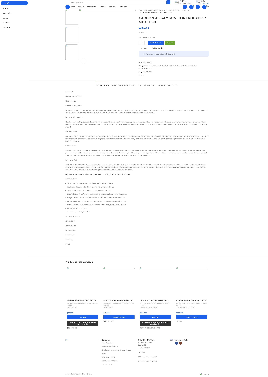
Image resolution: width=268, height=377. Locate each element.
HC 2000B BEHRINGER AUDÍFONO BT (118, 300)
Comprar (170, 43)
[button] (119, 317)
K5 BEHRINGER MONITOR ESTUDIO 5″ (191, 300)
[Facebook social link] (145, 75)
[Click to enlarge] (83, 61)
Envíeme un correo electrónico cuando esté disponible (83, 323)
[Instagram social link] (180, 343)
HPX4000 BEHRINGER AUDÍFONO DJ (81, 300)
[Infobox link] (155, 340)
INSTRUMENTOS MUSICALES (154, 10)
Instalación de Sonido (109, 357)
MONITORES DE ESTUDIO (186, 307)
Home (104, 354)
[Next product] (208, 11)
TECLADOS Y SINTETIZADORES (178, 10)
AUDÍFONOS (72, 307)
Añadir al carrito (156, 43)
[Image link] (82, 344)
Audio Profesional (108, 343)
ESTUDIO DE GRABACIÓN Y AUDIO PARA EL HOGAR (167, 66)
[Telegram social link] (147, 75)
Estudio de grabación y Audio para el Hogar (116, 350)
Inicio (141, 10)
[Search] (168, 2)
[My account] (185, 7)
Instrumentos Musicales (110, 346)
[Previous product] (204, 11)
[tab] (103, 84)
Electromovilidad (107, 364)
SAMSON (149, 72)
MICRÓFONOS (146, 307)
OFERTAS (154, 307)
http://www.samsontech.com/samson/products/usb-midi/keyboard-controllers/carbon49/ (97, 174)
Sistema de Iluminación (110, 361)
